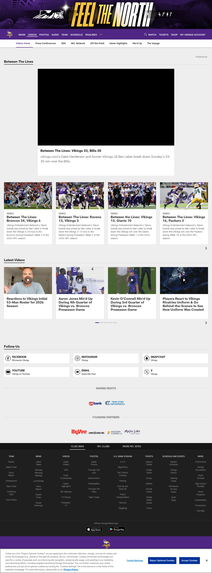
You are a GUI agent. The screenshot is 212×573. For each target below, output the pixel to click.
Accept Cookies (190, 560)
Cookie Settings (135, 560)
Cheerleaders (94, 483)
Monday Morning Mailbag (38, 473)
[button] (97, 322)
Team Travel (94, 497)
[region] (106, 561)
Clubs (149, 508)
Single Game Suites (149, 500)
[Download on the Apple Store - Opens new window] (94, 529)
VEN (66, 470)
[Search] (145, 34)
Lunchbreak (38, 481)
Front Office (11, 500)
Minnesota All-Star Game (173, 489)
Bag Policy (123, 467)
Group (149, 478)
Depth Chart (11, 467)
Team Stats (11, 486)
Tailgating (122, 508)
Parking (122, 481)
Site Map (201, 510)
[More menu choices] (101, 34)
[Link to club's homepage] (9, 34)
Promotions (200, 505)
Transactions (11, 481)
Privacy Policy (71, 569)
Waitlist (149, 483)
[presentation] (206, 248)
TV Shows (66, 497)
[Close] (206, 560)
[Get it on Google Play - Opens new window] (117, 531)
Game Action (94, 478)
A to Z (122, 462)
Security (122, 502)
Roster (11, 462)
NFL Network (66, 491)
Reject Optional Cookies (162, 560)
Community (200, 462)
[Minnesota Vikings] (106, 544)
